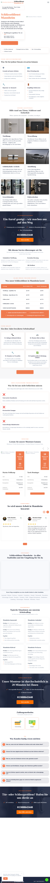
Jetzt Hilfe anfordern (25, 812)
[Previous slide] (43, 448)
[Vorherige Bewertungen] (44, 512)
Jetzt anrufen (25, 240)
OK (5, 878)
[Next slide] (47, 448)
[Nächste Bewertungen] (47, 512)
